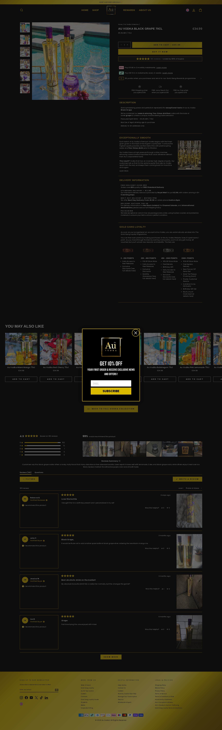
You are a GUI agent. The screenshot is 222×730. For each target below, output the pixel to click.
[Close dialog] (135, 333)
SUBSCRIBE (111, 391)
